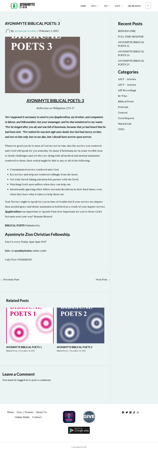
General (122, 112)
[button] (97, 6)
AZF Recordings (127, 90)
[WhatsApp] (138, 412)
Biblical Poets (11, 351)
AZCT (93, 6)
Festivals (123, 107)
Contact (37, 417)
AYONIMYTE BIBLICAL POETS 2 (74, 347)
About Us (41, 412)
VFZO (121, 129)
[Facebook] (123, 412)
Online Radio (134, 6)
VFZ (106, 6)
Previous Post (9, 279)
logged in (22, 379)
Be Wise (122, 95)
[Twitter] (127, 412)
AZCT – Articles (127, 84)
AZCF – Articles (127, 79)
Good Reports (126, 118)
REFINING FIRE (127, 31)
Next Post (103, 279)
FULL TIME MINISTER (130, 36)
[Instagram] (130, 412)
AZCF (117, 6)
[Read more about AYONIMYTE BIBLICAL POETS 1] (30, 325)
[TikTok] (134, 412)
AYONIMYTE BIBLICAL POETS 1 (24, 347)
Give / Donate (25, 412)
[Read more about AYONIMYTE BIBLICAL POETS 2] (80, 325)
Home (83, 6)
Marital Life (125, 123)
